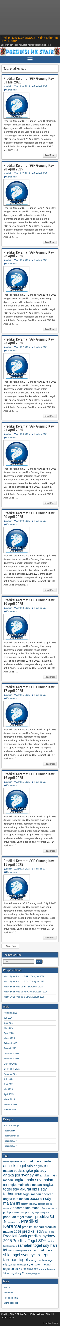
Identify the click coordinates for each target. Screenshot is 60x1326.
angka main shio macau (25, 1184)
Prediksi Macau (11, 1135)
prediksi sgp (48, 1232)
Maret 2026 (9, 1038)
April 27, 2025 (23, 173)
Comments (11, 89)
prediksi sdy (32, 1231)
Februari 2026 (10, 1043)
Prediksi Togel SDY (29, 1241)
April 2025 (9, 1094)
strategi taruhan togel (25, 1257)
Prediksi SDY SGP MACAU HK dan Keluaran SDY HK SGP (29, 39)
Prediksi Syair (15, 1236)
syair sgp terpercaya (17, 1265)
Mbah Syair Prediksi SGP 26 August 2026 (24, 997)
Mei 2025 (8, 1089)
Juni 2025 (8, 1084)
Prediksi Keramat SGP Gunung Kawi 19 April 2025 (29, 602)
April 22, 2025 (23, 347)
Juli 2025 (8, 1079)
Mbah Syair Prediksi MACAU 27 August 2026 (26, 991)
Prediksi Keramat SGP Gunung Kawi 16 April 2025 (29, 776)
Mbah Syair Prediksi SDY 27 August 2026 (24, 981)
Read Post (49, 155)
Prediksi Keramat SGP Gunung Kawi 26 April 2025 (29, 254)
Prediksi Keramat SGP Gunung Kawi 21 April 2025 (29, 428)
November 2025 (11, 1058)
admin (9, 86)
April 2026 (9, 1033)
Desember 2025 (11, 1053)
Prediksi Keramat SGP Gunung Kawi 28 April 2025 (29, 167)
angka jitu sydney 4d (21, 1175)
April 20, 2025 (23, 434)
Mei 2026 (8, 1028)
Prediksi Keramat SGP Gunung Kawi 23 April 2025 (29, 341)
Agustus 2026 (10, 1013)
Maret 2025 (9, 1099)
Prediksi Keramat (20, 1223)
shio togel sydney (18, 1255)
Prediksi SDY (10, 1141)
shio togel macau (42, 1250)
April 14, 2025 (23, 868)
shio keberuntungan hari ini (18, 1251)
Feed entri (9, 1292)
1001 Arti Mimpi (11, 1125)
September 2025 (12, 1069)
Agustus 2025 (10, 1074)
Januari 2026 (10, 1048)
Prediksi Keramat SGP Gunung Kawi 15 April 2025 (29, 863)
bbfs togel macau (28, 1194)
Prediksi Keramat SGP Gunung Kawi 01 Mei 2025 (29, 80)
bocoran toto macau (27, 1208)
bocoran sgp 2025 (29, 1204)
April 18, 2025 (23, 608)
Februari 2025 (10, 1104)
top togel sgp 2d (33, 1273)
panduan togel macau (18, 1217)
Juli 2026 (8, 1018)
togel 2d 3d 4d (12, 1268)
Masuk (7, 1287)
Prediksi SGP (40, 86)
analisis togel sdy (18, 1165)
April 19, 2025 (23, 521)
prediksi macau (33, 1227)
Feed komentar (11, 1298)
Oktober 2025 (10, 1064)
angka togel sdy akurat (28, 1186)
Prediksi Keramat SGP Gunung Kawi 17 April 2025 (29, 689)
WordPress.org (11, 1303)
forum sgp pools (49, 1208)
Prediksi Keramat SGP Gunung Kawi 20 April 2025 (29, 515)
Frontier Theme (51, 1323)
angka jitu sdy (34, 1170)
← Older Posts (10, 946)
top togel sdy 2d (15, 1273)
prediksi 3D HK (14, 1222)
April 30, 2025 (23, 86)
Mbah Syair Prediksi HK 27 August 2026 (23, 986)
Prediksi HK (9, 1130)
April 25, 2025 (23, 260)
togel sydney (30, 1268)
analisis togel (8, 1162)
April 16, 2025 (23, 695)
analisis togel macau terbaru (34, 1161)
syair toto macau (39, 1264)
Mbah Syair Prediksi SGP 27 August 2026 (24, 976)
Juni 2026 (8, 1023)
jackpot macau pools (18, 1212)
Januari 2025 (10, 1109)
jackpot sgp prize (41, 1212)
